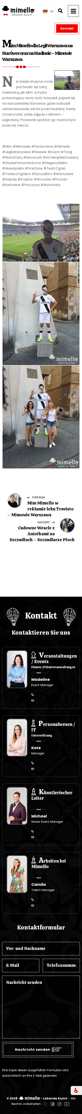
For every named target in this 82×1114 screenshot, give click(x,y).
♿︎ (76, 1090)
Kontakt (67, 28)
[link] (45, 1104)
